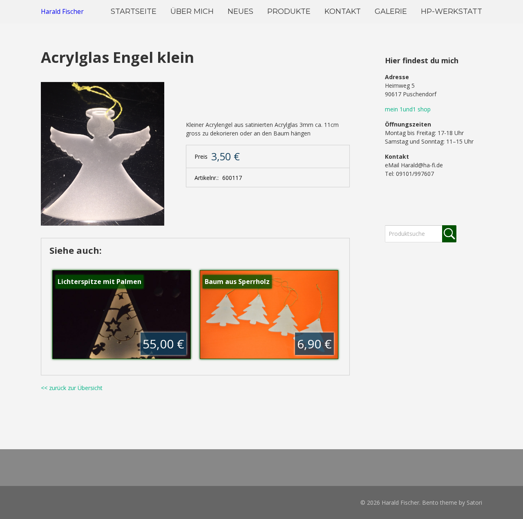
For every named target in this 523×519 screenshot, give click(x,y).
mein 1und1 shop (408, 109)
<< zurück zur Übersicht (72, 388)
